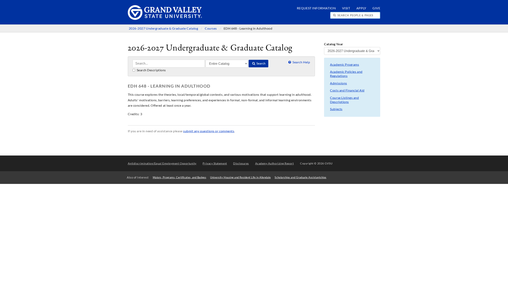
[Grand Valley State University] (165, 19)
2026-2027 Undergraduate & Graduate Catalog (164, 28)
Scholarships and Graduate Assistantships (300, 177)
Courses (211, 28)
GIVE (376, 8)
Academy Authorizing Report (274, 163)
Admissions (338, 83)
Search (261, 63)
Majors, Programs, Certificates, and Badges (179, 177)
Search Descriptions (151, 70)
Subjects (336, 109)
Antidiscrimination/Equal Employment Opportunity (162, 163)
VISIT (346, 8)
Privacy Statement (215, 163)
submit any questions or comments (208, 131)
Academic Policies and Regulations (346, 74)
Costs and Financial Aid (347, 90)
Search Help (301, 62)
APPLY (361, 8)
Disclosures (241, 163)
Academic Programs (344, 64)
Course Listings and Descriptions (344, 100)
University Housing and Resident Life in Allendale (240, 177)
